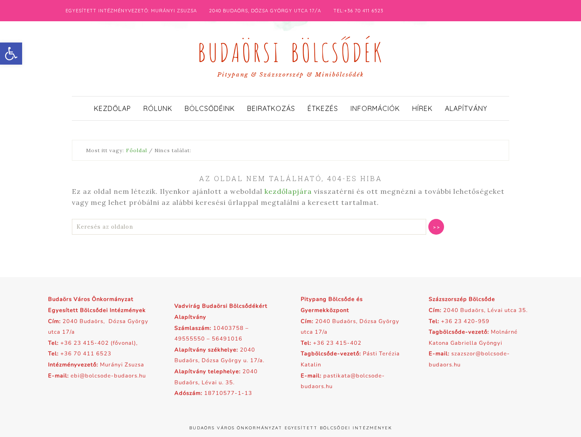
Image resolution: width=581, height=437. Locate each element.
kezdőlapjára (288, 191)
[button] (11, 54)
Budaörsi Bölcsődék (290, 50)
